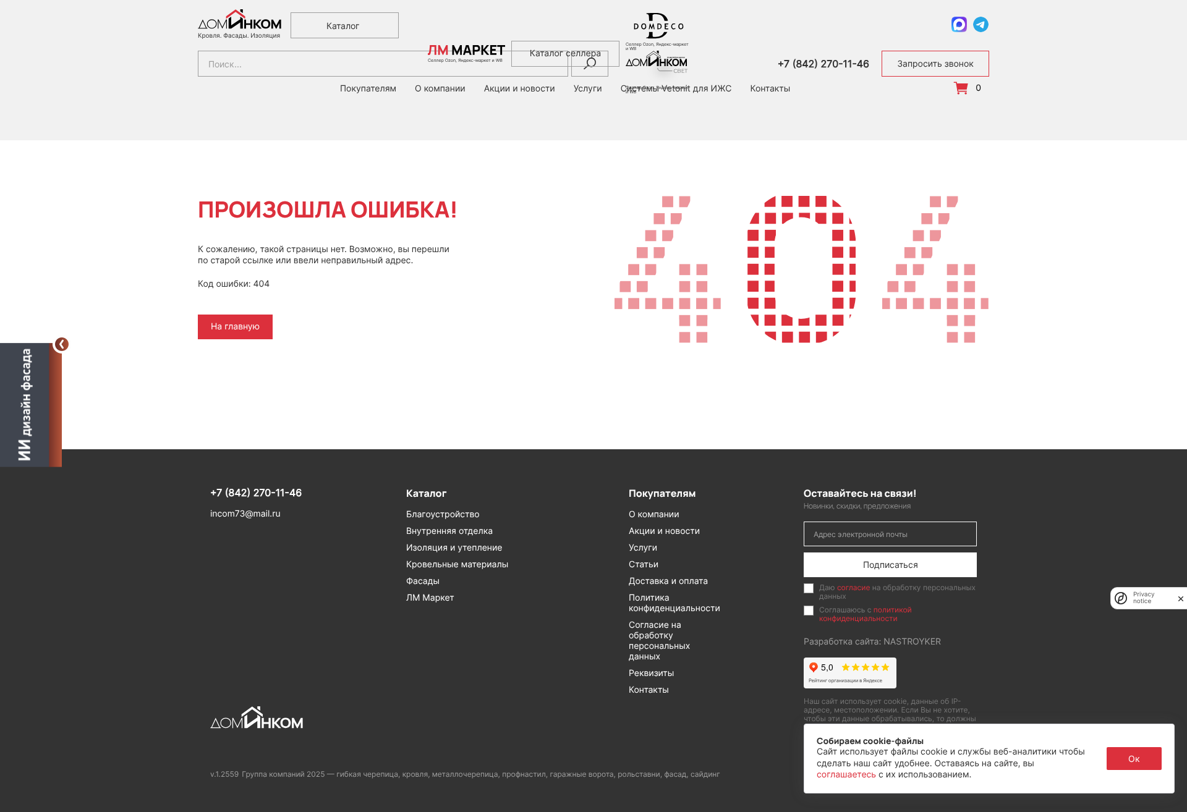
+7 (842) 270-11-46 (823, 64)
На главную (235, 326)
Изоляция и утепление (454, 548)
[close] (1180, 598)
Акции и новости (664, 531)
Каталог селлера (565, 53)
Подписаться (890, 564)
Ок (1134, 758)
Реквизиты (651, 673)
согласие (853, 587)
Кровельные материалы (457, 564)
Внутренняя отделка (449, 531)
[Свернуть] (62, 344)
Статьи (643, 564)
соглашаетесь (848, 774)
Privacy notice (1144, 598)
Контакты (770, 89)
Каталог (342, 25)
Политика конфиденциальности (674, 603)
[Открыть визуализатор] (31, 403)
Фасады (423, 581)
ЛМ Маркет (430, 598)
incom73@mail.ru (245, 514)
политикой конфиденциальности (865, 614)
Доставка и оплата (668, 581)
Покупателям (368, 89)
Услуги (643, 548)
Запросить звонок (935, 64)
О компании (654, 514)
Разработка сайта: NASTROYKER (872, 641)
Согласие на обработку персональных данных (659, 641)
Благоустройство (443, 514)
